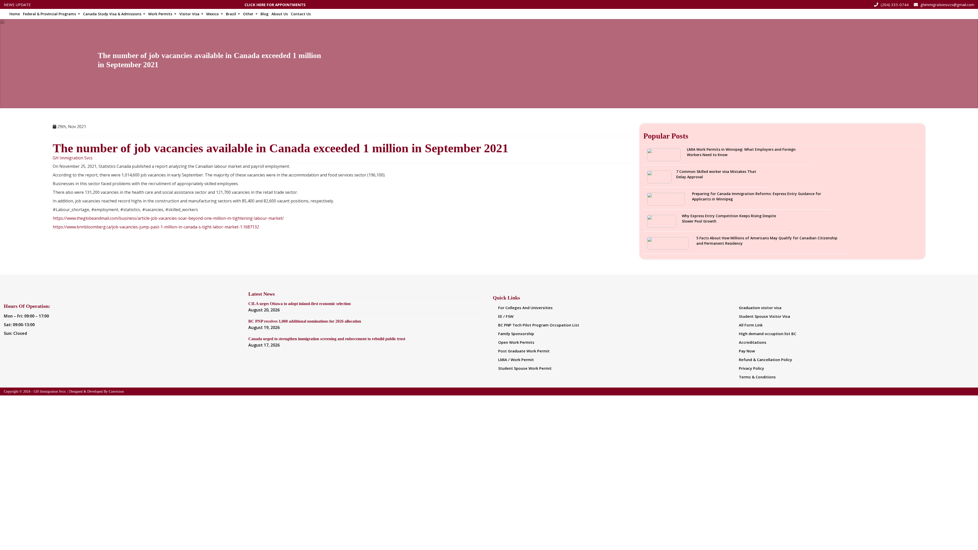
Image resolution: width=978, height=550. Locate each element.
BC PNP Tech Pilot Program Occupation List (538, 324)
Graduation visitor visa (760, 307)
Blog (264, 13)
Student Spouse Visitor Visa (764, 316)
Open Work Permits (516, 342)
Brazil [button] (231, 13)
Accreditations (752, 342)
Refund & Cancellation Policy (765, 359)
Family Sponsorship (516, 333)
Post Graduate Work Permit (524, 350)
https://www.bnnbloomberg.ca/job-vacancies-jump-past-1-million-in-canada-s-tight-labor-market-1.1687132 (156, 227)
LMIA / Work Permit (516, 359)
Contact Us (301, 13)
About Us (279, 13)
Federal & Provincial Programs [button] (50, 13)
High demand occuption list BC (767, 333)
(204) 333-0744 (895, 4)
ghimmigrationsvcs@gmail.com (947, 4)
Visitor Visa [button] (189, 13)
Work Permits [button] (160, 13)
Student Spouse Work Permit (525, 368)
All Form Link (751, 324)
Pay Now (747, 350)
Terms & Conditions (757, 376)
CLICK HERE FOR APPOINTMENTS (275, 4)
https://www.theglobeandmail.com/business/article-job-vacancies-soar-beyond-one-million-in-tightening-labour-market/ (168, 218)
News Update (17, 4)
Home (14, 13)
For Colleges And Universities (525, 307)
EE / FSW (505, 316)
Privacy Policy (751, 368)
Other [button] (248, 13)
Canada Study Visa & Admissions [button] (112, 13)
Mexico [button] (213, 13)
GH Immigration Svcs (72, 158)
